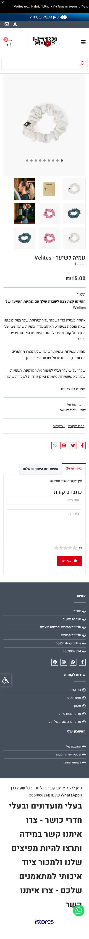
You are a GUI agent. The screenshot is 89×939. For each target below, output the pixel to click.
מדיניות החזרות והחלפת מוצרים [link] (60, 627)
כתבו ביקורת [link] (76, 426)
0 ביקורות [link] (59, 426)
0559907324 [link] (72, 651)
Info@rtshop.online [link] (67, 643)
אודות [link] (77, 611)
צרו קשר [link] (75, 689)
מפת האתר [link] (74, 697)
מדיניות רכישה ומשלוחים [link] (64, 721)
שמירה (67, 561)
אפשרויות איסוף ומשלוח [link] (40, 468)
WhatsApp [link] (70, 795)
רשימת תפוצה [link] (72, 762)
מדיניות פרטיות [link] (71, 635)
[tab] (62, 160)
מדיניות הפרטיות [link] (70, 713)
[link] (78, 910)
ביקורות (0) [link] (74, 468)
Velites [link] (71, 404)
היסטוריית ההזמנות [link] (68, 754)
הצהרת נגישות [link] (72, 619)
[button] (74, 189)
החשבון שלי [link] (73, 746)
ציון (80, 548)
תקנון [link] (77, 705)
